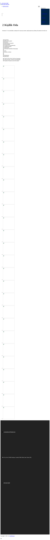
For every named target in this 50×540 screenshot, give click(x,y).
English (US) (44, 13)
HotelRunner (12, 536)
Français (43, 17)
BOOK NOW (5, 6)
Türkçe (43, 9)
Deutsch (43, 21)
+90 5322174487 (5, 3)
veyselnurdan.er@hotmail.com (9, 431)
